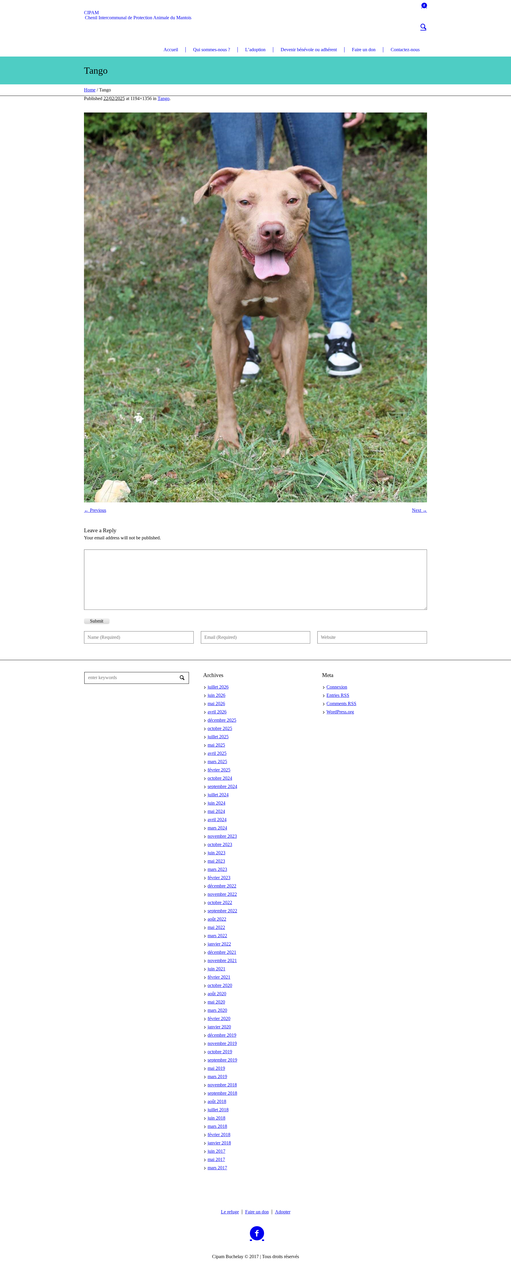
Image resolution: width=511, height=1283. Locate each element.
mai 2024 (216, 811)
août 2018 (217, 1101)
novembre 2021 (222, 960)
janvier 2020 (219, 1026)
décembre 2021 (222, 952)
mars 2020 (217, 1010)
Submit (96, 620)
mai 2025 (216, 744)
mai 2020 (216, 1001)
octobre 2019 (220, 1051)
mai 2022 (216, 927)
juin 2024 (216, 803)
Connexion (336, 686)
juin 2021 (216, 968)
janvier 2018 (219, 1142)
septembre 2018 (222, 1093)
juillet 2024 (218, 794)
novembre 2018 (222, 1084)
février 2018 (219, 1134)
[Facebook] (424, 5)
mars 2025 (217, 761)
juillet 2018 (218, 1109)
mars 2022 (217, 935)
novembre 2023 (222, 836)
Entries (337, 695)
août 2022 (217, 919)
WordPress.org (340, 711)
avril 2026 (217, 711)
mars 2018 (217, 1126)
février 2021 (219, 977)
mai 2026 (216, 703)
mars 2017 (217, 1167)
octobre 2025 (220, 728)
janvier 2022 (219, 943)
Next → (419, 510)
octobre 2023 (220, 844)
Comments (341, 703)
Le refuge (230, 1212)
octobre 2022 (220, 902)
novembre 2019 (222, 1043)
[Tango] (255, 307)
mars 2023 (217, 869)
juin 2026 (216, 695)
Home (90, 89)
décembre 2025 (222, 720)
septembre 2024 (222, 786)
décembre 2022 (222, 885)
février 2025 (219, 769)
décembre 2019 (222, 1035)
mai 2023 (216, 861)
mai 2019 (216, 1068)
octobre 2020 (220, 985)
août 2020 (217, 993)
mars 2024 (217, 827)
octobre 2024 (220, 778)
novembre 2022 (222, 894)
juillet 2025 (218, 736)
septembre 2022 (222, 910)
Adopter (282, 1212)
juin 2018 (216, 1117)
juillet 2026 (218, 686)
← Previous (95, 510)
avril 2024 (217, 819)
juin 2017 (216, 1151)
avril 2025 (217, 753)
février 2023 (219, 877)
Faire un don (257, 1212)
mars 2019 (217, 1076)
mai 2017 (216, 1159)
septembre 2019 (222, 1059)
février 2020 (219, 1018)
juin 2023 (216, 852)
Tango (163, 98)
